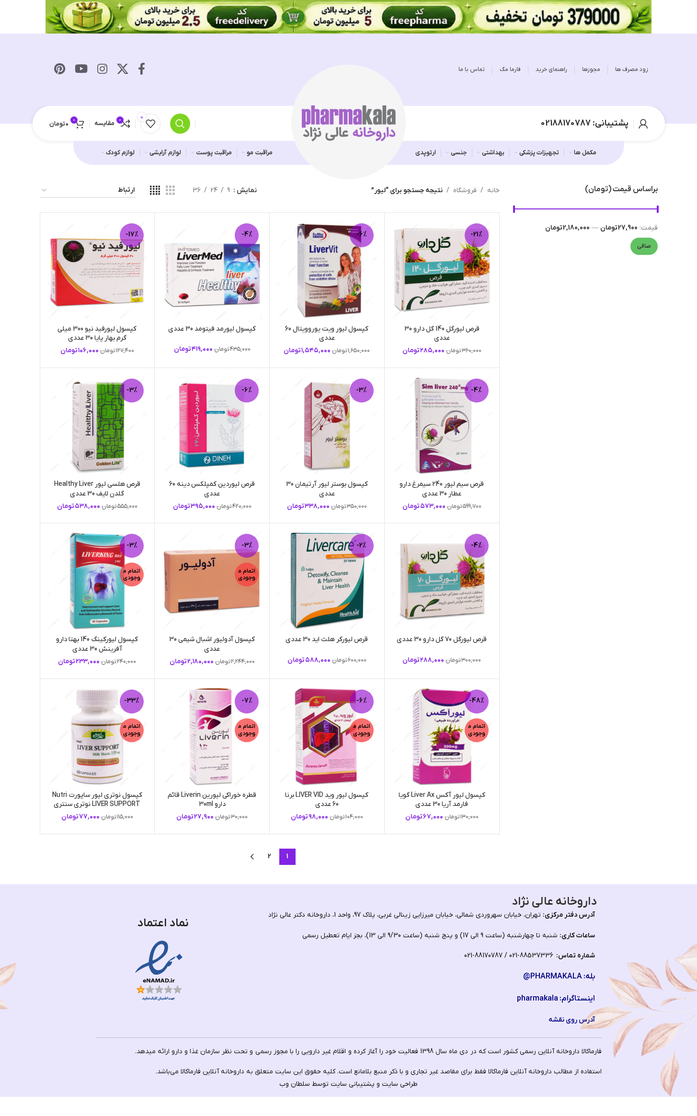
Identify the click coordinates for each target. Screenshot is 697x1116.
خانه (493, 190)
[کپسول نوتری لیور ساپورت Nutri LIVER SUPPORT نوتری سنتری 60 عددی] (97, 736)
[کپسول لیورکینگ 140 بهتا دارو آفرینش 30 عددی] (97, 580)
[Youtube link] (81, 69)
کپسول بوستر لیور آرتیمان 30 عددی (327, 489)
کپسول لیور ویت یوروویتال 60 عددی (326, 333)
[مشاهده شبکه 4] (155, 190)
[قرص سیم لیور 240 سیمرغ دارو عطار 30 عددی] (442, 425)
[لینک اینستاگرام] (102, 69)
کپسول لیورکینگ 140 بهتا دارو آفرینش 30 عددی (97, 644)
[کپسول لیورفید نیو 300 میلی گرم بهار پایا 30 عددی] (97, 270)
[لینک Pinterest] (59, 69)
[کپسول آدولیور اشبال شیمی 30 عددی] (212, 580)
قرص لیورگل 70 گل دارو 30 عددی (442, 639)
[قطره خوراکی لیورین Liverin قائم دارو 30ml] (212, 736)
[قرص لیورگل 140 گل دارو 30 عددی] (442, 270)
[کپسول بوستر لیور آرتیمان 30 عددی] (327, 425)
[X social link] (122, 69)
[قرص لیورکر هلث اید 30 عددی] (327, 580)
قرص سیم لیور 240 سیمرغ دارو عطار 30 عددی (442, 489)
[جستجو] (180, 123)
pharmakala (537, 998)
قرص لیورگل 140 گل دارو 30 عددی (442, 333)
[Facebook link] (141, 69)
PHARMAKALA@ (552, 976)
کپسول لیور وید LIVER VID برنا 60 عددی (326, 800)
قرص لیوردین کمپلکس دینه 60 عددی (212, 489)
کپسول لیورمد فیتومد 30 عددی (212, 329)
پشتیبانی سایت (353, 1084)
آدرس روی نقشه (571, 1019)
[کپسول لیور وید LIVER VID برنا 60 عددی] (327, 736)
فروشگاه (465, 190)
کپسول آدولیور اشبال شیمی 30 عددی (212, 644)
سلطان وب (294, 1084)
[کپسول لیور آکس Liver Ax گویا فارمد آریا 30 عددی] (442, 736)
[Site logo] (349, 122)
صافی (644, 246)
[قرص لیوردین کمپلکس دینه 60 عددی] (212, 425)
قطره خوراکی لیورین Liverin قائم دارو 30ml (212, 800)
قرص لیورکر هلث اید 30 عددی (327, 639)
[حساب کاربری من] (643, 123)
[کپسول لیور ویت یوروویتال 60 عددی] (327, 270)
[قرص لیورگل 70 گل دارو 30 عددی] (442, 580)
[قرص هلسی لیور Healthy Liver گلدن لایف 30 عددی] (97, 425)
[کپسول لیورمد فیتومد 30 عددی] (212, 270)
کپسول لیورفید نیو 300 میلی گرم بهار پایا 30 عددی (97, 333)
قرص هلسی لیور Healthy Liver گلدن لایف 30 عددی (97, 489)
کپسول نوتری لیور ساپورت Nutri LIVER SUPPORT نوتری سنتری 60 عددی (97, 804)
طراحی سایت (400, 1084)
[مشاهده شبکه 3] (170, 190)
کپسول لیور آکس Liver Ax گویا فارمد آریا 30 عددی (442, 800)
